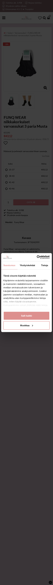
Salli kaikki (26, 315)
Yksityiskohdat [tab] (27, 265)
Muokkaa (24, 325)
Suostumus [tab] (9, 265)
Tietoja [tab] (44, 265)
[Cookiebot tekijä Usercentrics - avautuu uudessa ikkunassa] (37, 257)
